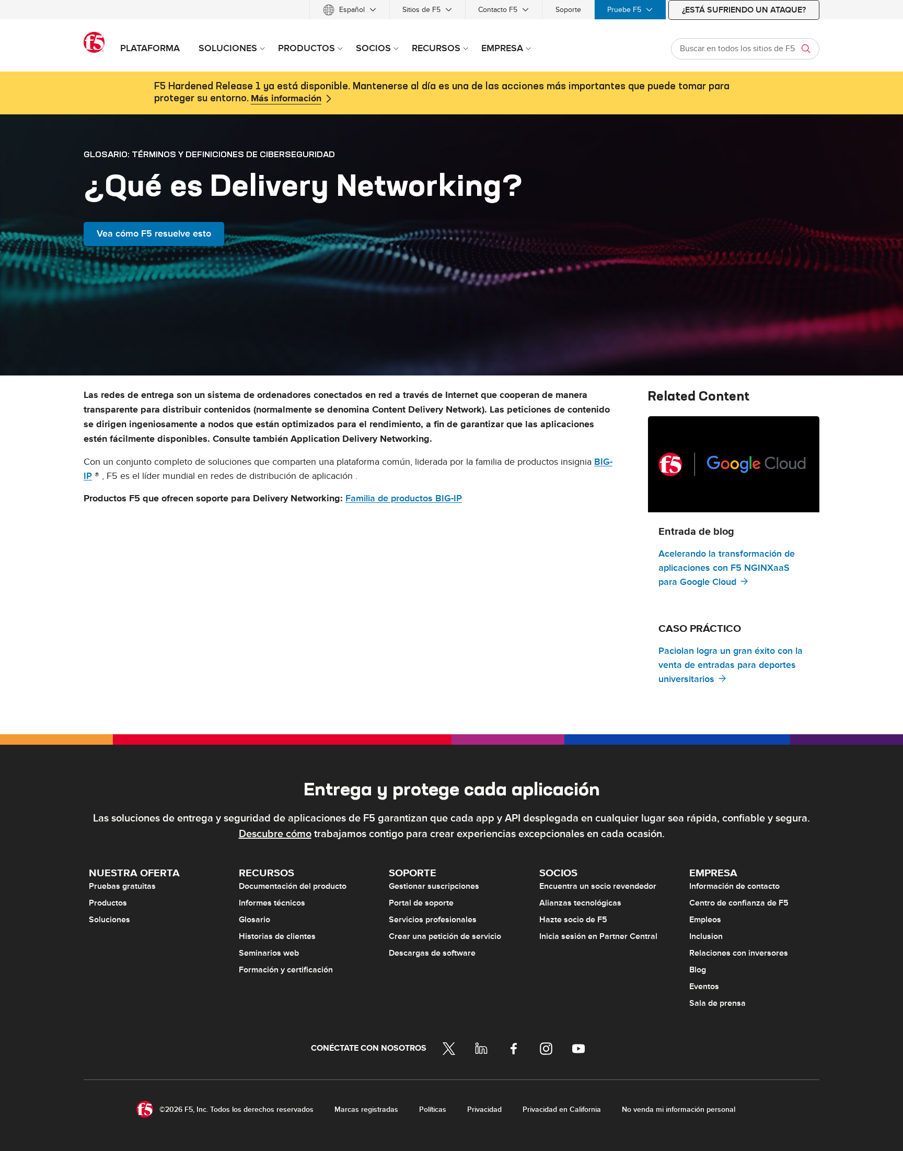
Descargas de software (432, 953)
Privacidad (484, 1109)
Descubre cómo (275, 834)
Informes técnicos (272, 903)
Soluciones (109, 919)
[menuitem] (349, 9)
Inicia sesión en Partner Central (598, 936)
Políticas (432, 1109)
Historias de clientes (277, 936)
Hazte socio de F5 (573, 919)
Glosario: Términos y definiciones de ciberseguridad (209, 154)
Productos (108, 903)
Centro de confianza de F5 (739, 903)
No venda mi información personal (678, 1109)
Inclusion (706, 936)
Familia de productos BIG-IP (403, 498)
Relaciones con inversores (738, 953)
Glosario (254, 919)
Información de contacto (734, 886)
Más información (286, 98)
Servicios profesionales (433, 919)
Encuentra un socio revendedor (597, 886)
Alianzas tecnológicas (580, 903)
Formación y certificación (286, 970)
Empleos (705, 919)
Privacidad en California (562, 1109)
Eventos (704, 986)
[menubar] (451, 9)
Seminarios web (269, 953)
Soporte (568, 9)
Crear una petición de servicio (445, 936)
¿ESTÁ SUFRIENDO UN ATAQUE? (744, 10)
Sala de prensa (717, 1003)
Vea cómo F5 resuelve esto (154, 233)
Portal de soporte (421, 903)
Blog (697, 970)
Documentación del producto (292, 886)
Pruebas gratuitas (122, 886)
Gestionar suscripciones (434, 886)
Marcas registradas (366, 1109)
